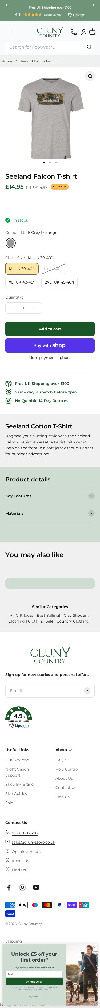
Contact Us (66, 787)
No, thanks (34, 996)
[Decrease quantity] (12, 308)
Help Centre (66, 769)
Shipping (13, 941)
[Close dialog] (94, 947)
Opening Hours (26, 851)
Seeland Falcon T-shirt (38, 61)
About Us (64, 778)
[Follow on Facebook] (9, 887)
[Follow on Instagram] (22, 887)
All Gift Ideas (21, 615)
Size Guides (16, 793)
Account (84, 31)
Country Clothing (73, 621)
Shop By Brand (19, 784)
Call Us (74, 31)
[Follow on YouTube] (36, 887)
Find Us (62, 796)
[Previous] (6, 5)
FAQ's (60, 759)
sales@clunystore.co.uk (33, 842)
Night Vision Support (17, 772)
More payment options (50, 357)
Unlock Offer (34, 981)
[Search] (89, 47)
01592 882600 (25, 833)
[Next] (94, 5)
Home (7, 61)
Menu (9, 31)
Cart (94, 29)
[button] (50, 14)
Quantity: (14, 297)
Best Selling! (49, 615)
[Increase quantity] (35, 308)
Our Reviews (17, 759)
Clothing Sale (40, 621)
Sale (9, 802)
